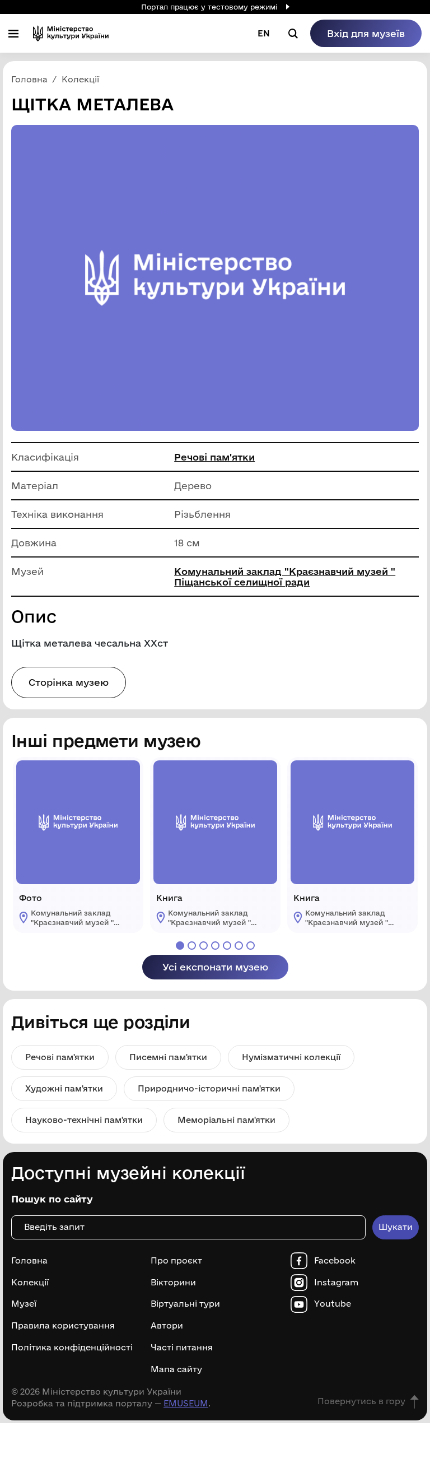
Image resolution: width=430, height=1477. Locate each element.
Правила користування (63, 1325)
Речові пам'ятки (214, 457)
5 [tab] (227, 945)
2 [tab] (192, 945)
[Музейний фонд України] (71, 33)
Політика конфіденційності (72, 1347)
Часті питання (182, 1347)
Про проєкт (176, 1260)
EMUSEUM (185, 1403)
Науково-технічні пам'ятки (84, 1120)
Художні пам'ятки (64, 1088)
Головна (29, 1260)
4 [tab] (215, 945)
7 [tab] (250, 945)
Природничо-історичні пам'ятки (209, 1088)
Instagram (336, 1282)
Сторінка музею (69, 682)
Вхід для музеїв (366, 33)
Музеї (23, 1303)
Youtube (332, 1303)
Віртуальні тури (185, 1303)
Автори (167, 1325)
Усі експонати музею (215, 967)
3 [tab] (203, 945)
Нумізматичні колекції (291, 1057)
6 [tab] (239, 945)
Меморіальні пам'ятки (226, 1120)
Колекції (30, 1282)
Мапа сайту (176, 1369)
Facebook (335, 1260)
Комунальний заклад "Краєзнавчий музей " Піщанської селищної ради (284, 576)
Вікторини (173, 1282)
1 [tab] (180, 945)
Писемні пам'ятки (168, 1057)
